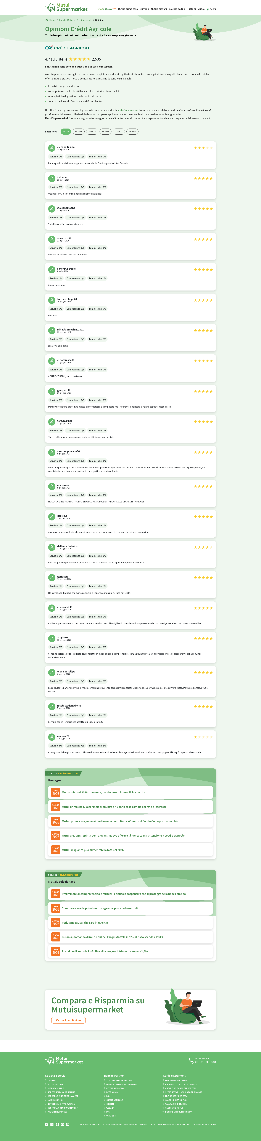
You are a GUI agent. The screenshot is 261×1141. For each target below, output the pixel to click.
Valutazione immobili (176, 1104)
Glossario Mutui (174, 1107)
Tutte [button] (66, 131)
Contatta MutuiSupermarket (62, 1107)
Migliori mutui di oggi (176, 1080)
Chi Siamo (52, 1080)
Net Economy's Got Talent (61, 1092)
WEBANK (110, 1107)
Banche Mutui (66, 19)
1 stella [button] (132, 131)
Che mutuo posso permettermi (181, 1088)
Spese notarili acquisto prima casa (183, 1092)
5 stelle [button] (78, 131)
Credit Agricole (84, 19)
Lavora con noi (55, 1100)
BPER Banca (112, 1092)
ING (108, 1111)
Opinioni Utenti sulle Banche (121, 1084)
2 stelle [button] (118, 131)
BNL (108, 1096)
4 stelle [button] (92, 131)
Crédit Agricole (114, 1100)
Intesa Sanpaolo (115, 1088)
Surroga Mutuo (55, 1088)
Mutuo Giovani (55, 1084)
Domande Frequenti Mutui (178, 1111)
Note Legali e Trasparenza (61, 1104)
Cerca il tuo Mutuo (68, 1020)
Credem (110, 1104)
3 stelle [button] (105, 131)
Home (52, 19)
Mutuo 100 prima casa (176, 1096)
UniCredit (111, 1115)
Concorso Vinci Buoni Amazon (63, 1096)
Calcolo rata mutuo (176, 1100)
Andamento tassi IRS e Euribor (181, 1084)
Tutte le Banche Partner (119, 1080)
